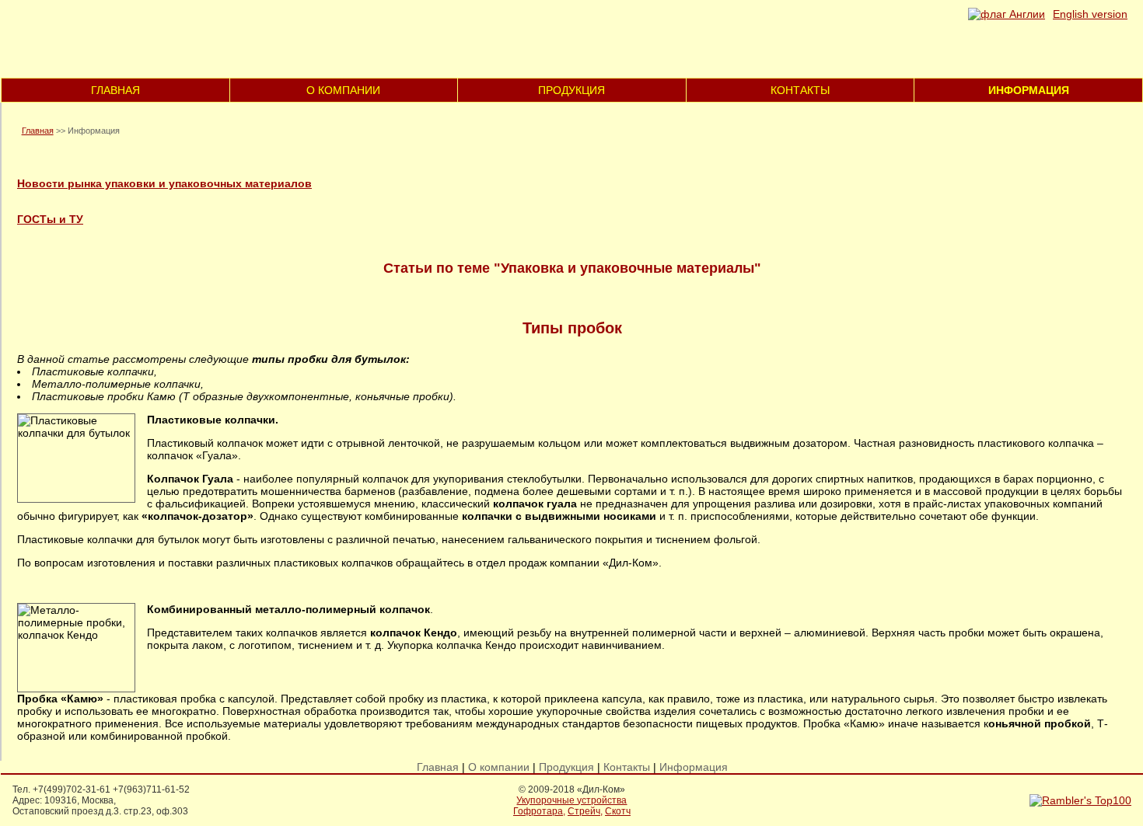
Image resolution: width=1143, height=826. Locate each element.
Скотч (618, 811)
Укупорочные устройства (571, 800)
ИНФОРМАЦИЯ (1028, 90)
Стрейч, (585, 811)
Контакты (626, 767)
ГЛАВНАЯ (115, 90)
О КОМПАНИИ (343, 90)
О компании (499, 767)
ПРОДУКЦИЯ (571, 90)
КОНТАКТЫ (800, 90)
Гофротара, (539, 811)
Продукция (566, 767)
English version (1090, 14)
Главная (38, 130)
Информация (693, 767)
